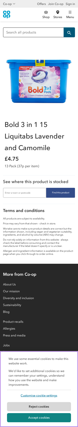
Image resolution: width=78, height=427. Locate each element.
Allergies (9, 328)
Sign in (70, 4)
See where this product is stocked (35, 181)
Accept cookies (39, 417)
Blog (6, 312)
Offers (41, 4)
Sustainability (12, 305)
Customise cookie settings (39, 395)
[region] (39, 389)
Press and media (14, 335)
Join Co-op (55, 4)
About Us (9, 284)
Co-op (7, 4)
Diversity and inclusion (18, 298)
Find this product (60, 192)
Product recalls (13, 321)
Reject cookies (39, 406)
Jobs (6, 345)
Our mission (11, 291)
